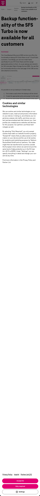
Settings (22, 492)
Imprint (16, 474)
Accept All (20, 481)
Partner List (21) (26, 474)
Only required (20, 486)
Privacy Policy (7, 474)
